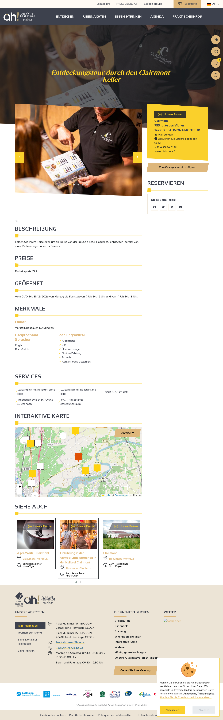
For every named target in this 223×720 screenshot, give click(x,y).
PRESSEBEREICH (127, 3)
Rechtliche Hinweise (81, 715)
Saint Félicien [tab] (26, 650)
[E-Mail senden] (180, 207)
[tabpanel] (78, 644)
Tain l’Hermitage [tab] (28, 625)
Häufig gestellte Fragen (130, 652)
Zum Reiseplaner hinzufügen (178, 167)
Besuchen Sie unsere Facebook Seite (175, 140)
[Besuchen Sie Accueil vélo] (102, 696)
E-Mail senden (163, 134)
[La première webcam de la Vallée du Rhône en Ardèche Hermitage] (215, 39)
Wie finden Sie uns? (128, 636)
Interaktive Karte (126, 641)
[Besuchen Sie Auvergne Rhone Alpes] (28, 696)
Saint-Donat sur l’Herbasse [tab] (27, 641)
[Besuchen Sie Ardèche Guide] (71, 696)
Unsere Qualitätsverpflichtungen (136, 657)
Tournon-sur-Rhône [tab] (30, 632)
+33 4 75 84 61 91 (166, 147)
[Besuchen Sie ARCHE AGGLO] (88, 698)
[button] (70, 184)
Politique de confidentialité (114, 715)
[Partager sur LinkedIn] (171, 207)
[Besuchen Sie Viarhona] (145, 695)
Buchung (120, 631)
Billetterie (191, 3)
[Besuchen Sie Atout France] (115, 694)
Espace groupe (153, 3)
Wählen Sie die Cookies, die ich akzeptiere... (185, 697)
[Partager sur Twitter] (163, 207)
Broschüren (122, 620)
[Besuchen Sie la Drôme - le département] (51, 696)
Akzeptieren (172, 710)
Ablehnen (204, 710)
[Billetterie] (215, 51)
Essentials (121, 625)
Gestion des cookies (53, 715)
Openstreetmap (122, 495)
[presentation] (19, 157)
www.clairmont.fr (164, 151)
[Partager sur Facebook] (154, 207)
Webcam (120, 647)
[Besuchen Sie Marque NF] (128, 696)
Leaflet (107, 495)
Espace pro (103, 3)
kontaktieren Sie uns (70, 642)
